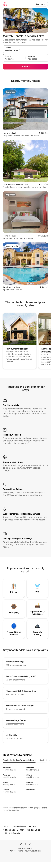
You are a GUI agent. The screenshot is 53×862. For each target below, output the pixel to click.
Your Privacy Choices (33, 851)
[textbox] (14, 58)
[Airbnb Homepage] (5, 4)
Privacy (12, 851)
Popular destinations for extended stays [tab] (19, 760)
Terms (20, 851)
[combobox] (25, 50)
